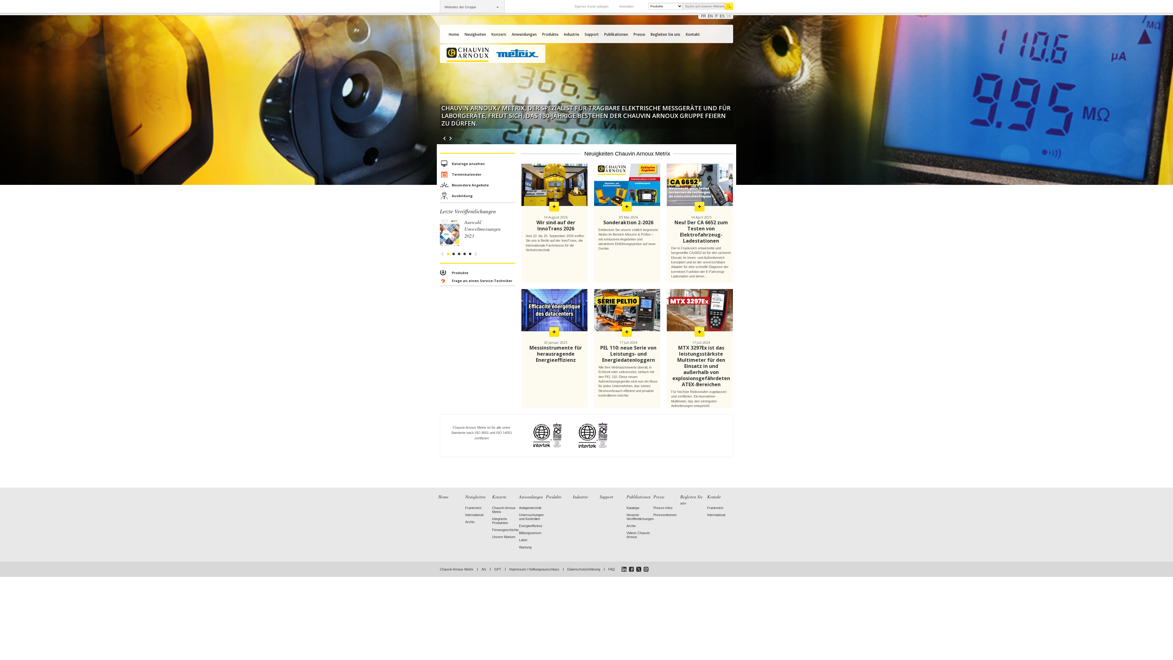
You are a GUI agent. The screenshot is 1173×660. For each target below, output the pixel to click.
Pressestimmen (665, 515)
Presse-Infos (663, 508)
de (729, 16)
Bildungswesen (530, 533)
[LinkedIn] (624, 569)
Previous (444, 138)
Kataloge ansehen (468, 163)
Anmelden (626, 6)
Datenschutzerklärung (583, 569)
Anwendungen (524, 34)
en (710, 16)
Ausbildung (462, 195)
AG (483, 569)
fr (703, 16)
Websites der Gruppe (460, 7)
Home (454, 34)
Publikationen (616, 34)
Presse (639, 34)
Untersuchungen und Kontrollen (531, 517)
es (722, 16)
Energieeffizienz (531, 526)
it (716, 16)
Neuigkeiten (475, 34)
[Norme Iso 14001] (585, 435)
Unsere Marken (503, 537)
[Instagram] (646, 569)
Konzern (498, 34)
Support (592, 34)
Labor (523, 540)
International (474, 515)
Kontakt (693, 34)
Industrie (571, 34)
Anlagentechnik (530, 508)
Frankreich (473, 508)
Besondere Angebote (470, 185)
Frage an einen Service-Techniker (482, 281)
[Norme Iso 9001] (540, 435)
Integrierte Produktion (500, 521)
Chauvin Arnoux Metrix (456, 569)
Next (452, 138)
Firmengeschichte (505, 530)
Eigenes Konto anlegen (591, 6)
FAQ (611, 569)
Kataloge (633, 508)
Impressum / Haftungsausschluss (534, 569)
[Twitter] (638, 569)
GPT (497, 569)
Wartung (525, 547)
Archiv (470, 522)
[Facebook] (631, 569)
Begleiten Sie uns (665, 34)
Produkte (550, 34)
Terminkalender (466, 174)
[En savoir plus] (554, 206)
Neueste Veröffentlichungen (640, 517)
